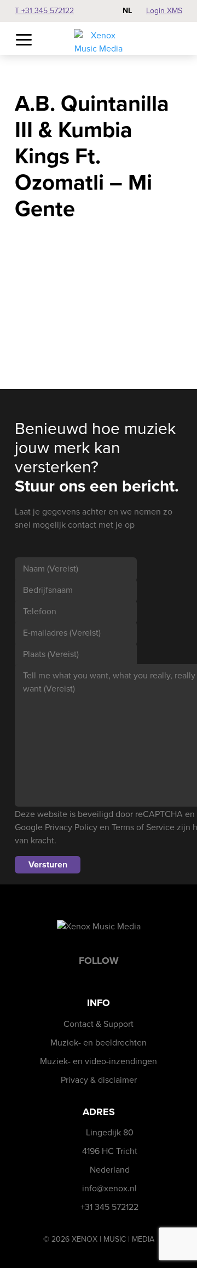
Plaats (51, 654)
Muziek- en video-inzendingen (98, 1061)
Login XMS (164, 10)
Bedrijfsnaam (48, 590)
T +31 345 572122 (44, 10)
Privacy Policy (71, 827)
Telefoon (39, 611)
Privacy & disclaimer (99, 1079)
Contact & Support (98, 1024)
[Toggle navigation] (23, 40)
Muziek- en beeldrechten (98, 1042)
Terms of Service (143, 827)
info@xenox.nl (109, 1188)
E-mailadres (62, 632)
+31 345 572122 (109, 1207)
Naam (50, 568)
